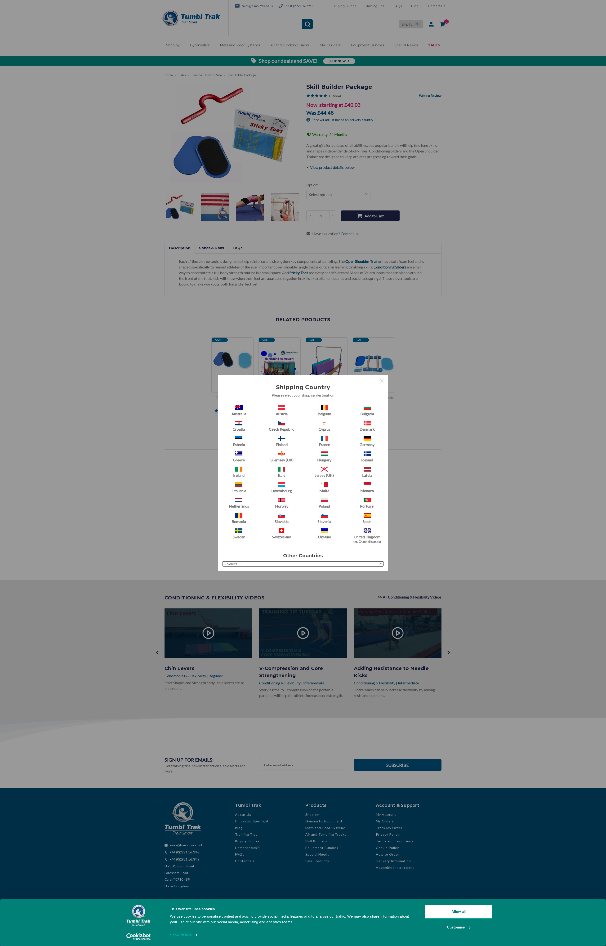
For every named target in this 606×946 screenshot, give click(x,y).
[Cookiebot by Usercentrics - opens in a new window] (138, 936)
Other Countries (303, 555)
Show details (181, 935)
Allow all (458, 912)
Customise (456, 927)
